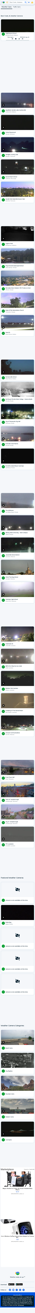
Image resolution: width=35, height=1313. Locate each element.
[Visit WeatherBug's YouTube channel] (13, 1290)
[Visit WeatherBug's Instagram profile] (20, 1290)
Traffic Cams (16, 7)
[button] (32, 1296)
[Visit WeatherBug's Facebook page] (17, 1290)
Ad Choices (21, 1305)
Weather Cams (7, 7)
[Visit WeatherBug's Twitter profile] (10, 1290)
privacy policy (23, 1302)
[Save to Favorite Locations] (7, 2)
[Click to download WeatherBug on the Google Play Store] (19, 1284)
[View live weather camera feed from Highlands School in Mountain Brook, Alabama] (17, 25)
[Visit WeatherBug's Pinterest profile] (24, 1290)
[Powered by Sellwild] (31, 1169)
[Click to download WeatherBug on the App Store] (11, 1284)
